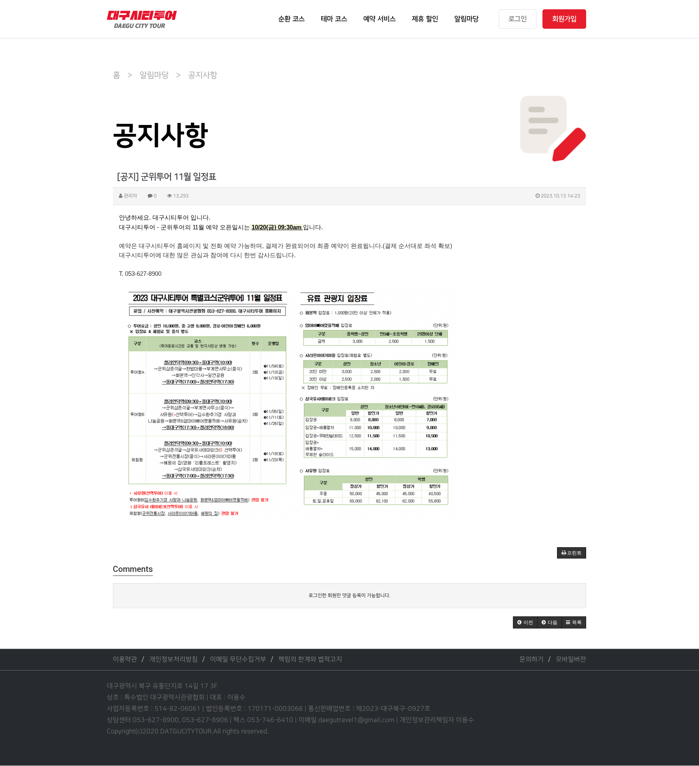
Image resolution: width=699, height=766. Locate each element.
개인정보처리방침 (173, 659)
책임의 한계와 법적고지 (310, 659)
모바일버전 (571, 659)
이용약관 (125, 659)
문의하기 (531, 659)
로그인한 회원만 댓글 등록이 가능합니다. (349, 595)
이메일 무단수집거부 (238, 659)
